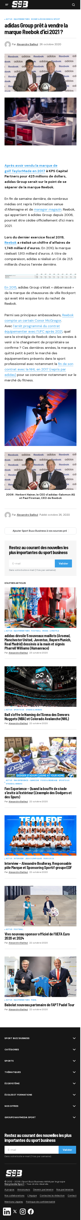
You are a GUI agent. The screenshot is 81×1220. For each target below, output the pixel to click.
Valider (63, 563)
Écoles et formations (18, 1094)
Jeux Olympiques (33, 859)
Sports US (19, 710)
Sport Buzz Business (17, 1038)
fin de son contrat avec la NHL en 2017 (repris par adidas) (39, 369)
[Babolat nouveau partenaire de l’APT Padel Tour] (40, 977)
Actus (9, 19)
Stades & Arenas (34, 710)
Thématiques (13, 1072)
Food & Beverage (48, 781)
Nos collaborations (14, 1195)
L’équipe (32, 1195)
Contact (72, 1195)
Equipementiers (22, 19)
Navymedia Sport (14, 1184)
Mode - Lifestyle (50, 631)
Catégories (12, 1049)
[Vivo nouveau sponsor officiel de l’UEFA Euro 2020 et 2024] (40, 906)
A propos (9, 1189)
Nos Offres (11, 1106)
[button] (7, 4)
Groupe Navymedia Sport (20, 1117)
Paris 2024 (49, 859)
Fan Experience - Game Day (26, 781)
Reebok (11, 242)
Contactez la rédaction (52, 1195)
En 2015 (11, 287)
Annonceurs (23, 1189)
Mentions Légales (14, 1201)
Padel (34, 1000)
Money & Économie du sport (45, 19)
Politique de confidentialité (40, 1201)
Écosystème (12, 1083)
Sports (9, 1061)
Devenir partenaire (43, 1189)
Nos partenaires (64, 1189)
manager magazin (47, 209)
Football (36, 631)
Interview (19, 859)
